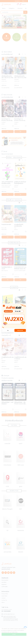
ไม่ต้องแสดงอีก (20, 330)
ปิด (8, 330)
